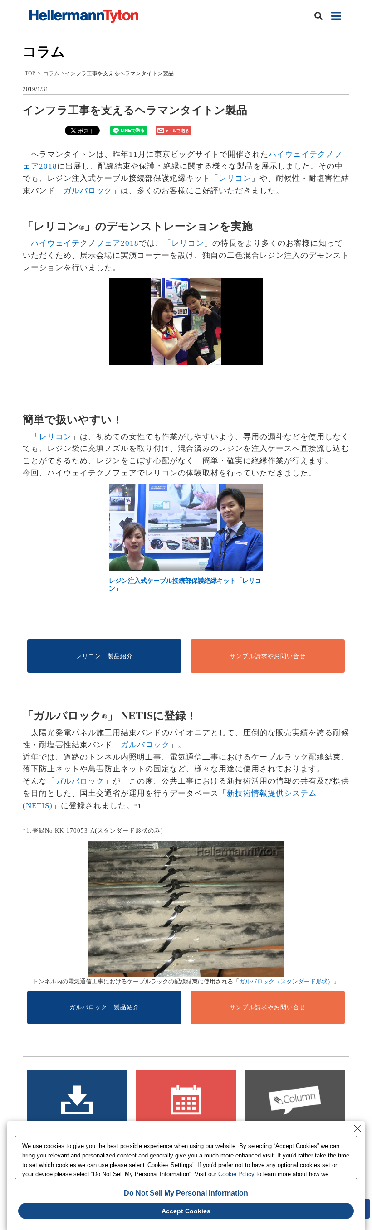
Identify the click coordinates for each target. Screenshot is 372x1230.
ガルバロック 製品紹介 (104, 1007)
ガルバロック (88, 190)
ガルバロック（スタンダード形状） (286, 981)
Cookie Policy (236, 1174)
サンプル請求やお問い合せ (268, 656)
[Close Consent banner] (357, 1128)
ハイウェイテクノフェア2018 (85, 243)
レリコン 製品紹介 (104, 656)
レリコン (235, 178)
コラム (51, 73)
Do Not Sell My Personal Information (186, 1193)
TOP (30, 73)
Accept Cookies (186, 1211)
